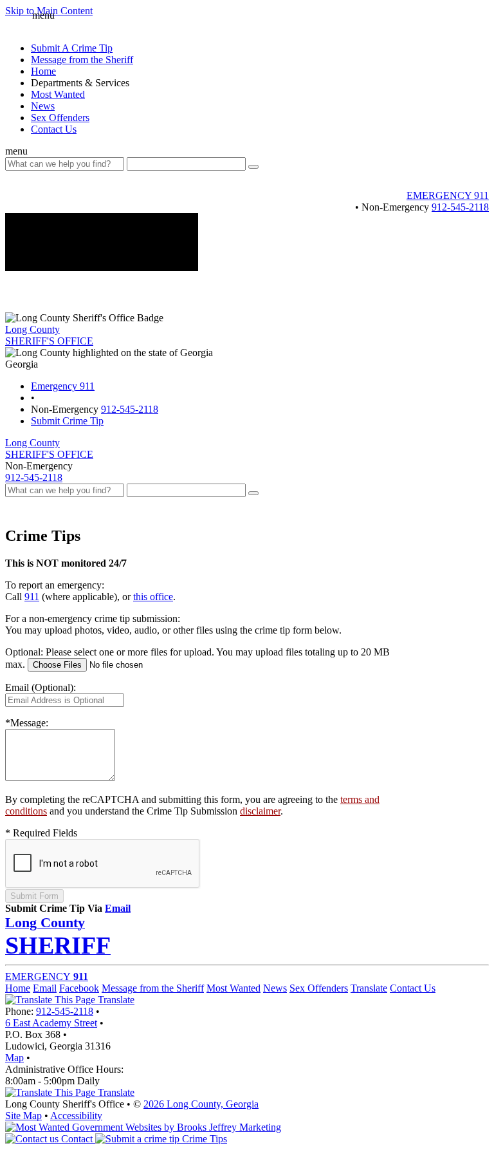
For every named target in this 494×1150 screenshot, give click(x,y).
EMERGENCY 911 (448, 195)
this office (153, 596)
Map (14, 1057)
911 (31, 596)
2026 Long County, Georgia (201, 1103)
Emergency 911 (63, 386)
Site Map (23, 1115)
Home (43, 71)
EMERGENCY (46, 976)
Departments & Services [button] (80, 82)
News (43, 105)
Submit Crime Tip (67, 420)
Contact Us (54, 129)
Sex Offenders (60, 117)
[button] (11, 23)
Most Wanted (58, 94)
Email (118, 908)
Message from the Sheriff (153, 988)
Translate (369, 988)
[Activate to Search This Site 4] (253, 493)
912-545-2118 (460, 207)
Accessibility (76, 1115)
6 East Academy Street (51, 1022)
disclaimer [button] (260, 811)
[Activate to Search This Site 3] (253, 167)
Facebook (79, 988)
